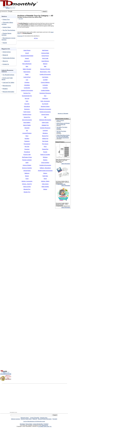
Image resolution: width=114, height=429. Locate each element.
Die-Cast (27, 98)
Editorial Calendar (15, 419)
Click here (20, 36)
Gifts (45, 117)
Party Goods (45, 141)
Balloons (45, 63)
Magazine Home (25, 417)
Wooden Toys (27, 192)
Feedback (46, 424)
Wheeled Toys (27, 189)
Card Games (45, 77)
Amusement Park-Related (27, 55)
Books (26, 74)
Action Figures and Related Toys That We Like (63, 124)
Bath (45, 66)
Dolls (27, 101)
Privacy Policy (29, 424)
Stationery (26, 173)
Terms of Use (45, 425)
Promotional (27, 152)
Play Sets (27, 146)
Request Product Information (45, 419)
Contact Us (6, 64)
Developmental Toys (27, 95)
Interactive (26, 127)
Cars (27, 79)
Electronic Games (45, 106)
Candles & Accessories (45, 74)
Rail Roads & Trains (27, 157)
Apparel (27, 58)
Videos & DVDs (27, 186)
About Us (5, 61)
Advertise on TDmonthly (63, 113)
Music (27, 135)
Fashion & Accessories (45, 111)
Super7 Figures (60, 120)
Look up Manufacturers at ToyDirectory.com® (34, 421)
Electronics (27, 109)
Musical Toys (45, 135)
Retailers (5, 88)
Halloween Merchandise (45, 119)
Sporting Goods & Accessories (45, 170)
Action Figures (27, 50)
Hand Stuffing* (26, 122)
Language (45, 130)
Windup (45, 189)
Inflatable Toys (45, 125)
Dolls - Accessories (45, 101)
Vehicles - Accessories (27, 181)
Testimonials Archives (9, 58)
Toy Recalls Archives (8, 74)
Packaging (27, 141)
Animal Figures (45, 55)
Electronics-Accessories (45, 109)
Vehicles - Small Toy (27, 184)
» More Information (65, 163)
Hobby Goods (45, 122)
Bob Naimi (21, 18)
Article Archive (7, 52)
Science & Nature (27, 165)
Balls (27, 66)
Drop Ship (26, 103)
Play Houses (45, 144)
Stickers (45, 173)
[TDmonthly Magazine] (19, 8)
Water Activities (45, 186)
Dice (45, 95)
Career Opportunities (38, 424)
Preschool (26, 149)
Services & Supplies (27, 168)
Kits (27, 130)
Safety (26, 162)
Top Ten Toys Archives (9, 30)
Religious (45, 157)
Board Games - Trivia (45, 71)
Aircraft (27, 53)
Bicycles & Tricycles (45, 69)
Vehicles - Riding (45, 181)
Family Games (27, 111)
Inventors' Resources (45, 127)
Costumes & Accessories (27, 90)
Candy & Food (27, 77)
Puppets (45, 152)
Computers (45, 85)
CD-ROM (45, 79)
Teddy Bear (45, 176)
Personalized (27, 144)
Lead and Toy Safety (8, 82)
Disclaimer (22, 424)
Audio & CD (27, 61)
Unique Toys (6, 19)
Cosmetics (45, 87)
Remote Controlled (27, 160)
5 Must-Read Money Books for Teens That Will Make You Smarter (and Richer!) (63, 136)
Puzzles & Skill (27, 154)
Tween (45, 178)
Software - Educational (45, 168)
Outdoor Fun (45, 138)
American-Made (45, 53)
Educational (27, 106)
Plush (45, 146)
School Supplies (45, 162)
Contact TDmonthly (34, 417)
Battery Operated (27, 69)
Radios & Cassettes (45, 154)
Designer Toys (27, 93)
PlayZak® (54, 419)
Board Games (27, 71)
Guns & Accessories (27, 119)
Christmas (26, 82)
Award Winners (45, 61)
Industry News (7, 27)
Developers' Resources (45, 93)
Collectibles (27, 85)
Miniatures (45, 133)
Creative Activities (45, 90)
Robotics (45, 160)
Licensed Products (26, 133)
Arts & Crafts (45, 58)
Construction (27, 87)
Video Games (45, 184)
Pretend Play (45, 149)
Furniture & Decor (27, 114)
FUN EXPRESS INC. (61, 184)
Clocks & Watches (45, 82)
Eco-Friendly (45, 103)
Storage (27, 176)
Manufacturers (7, 85)
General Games (45, 114)
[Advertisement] (5, 123)
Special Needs (27, 170)
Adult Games (45, 50)
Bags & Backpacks (26, 63)
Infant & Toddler (27, 125)
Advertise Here (43, 417)
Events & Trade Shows (26, 419)
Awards (5, 42)
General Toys (27, 117)
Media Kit (5, 55)
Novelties (27, 138)
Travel (26, 178)
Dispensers (45, 98)
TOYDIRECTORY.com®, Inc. (45, 426)
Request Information (8, 91)
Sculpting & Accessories (45, 165)
